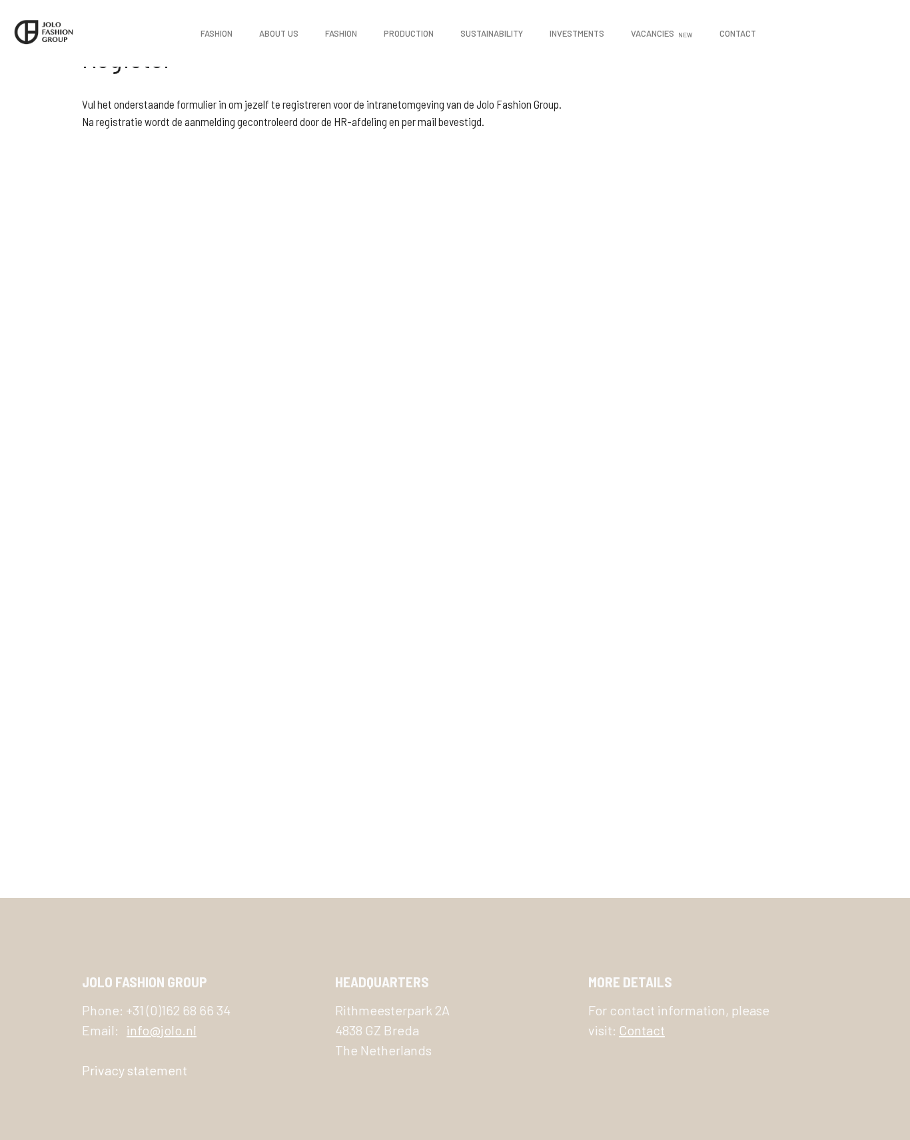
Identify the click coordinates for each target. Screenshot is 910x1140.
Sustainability (491, 33)
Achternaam (354, 279)
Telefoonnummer (365, 633)
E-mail (345, 165)
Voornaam (348, 222)
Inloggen (533, 822)
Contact (737, 33)
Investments (577, 33)
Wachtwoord (360, 336)
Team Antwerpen (344, 511)
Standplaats (360, 451)
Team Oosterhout (345, 603)
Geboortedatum (362, 690)
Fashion (216, 33)
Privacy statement (134, 1070)
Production (409, 33)
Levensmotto (357, 747)
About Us (278, 33)
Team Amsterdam (343, 481)
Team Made (329, 572)
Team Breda (331, 542)
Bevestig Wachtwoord (382, 393)
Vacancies (662, 33)
